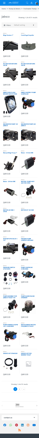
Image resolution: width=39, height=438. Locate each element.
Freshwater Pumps (30, 9)
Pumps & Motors (14, 9)
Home (4, 9)
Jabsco (5, 33)
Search (27, 3)
